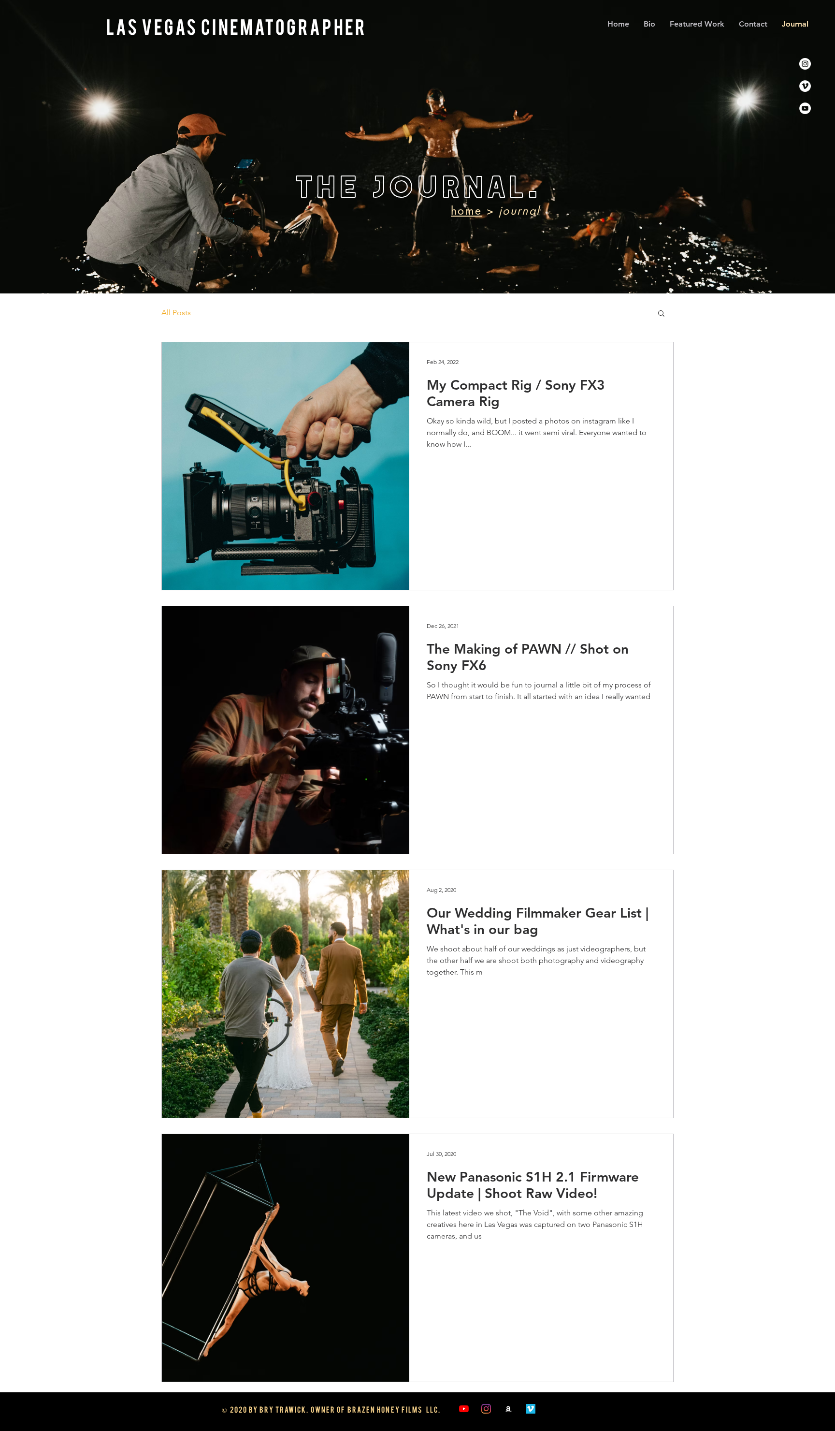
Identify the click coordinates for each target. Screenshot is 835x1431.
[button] (661, 314)
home (466, 211)
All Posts (176, 312)
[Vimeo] (805, 86)
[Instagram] (805, 64)
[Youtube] (805, 108)
